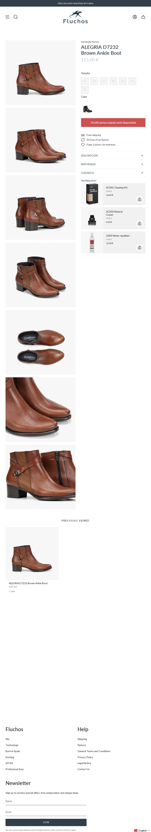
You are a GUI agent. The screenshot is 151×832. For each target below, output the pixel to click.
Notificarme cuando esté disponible (113, 122)
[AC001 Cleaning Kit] (92, 194)
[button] (142, 830)
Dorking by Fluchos (90, 41)
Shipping (82, 739)
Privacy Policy (85, 757)
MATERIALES (88, 164)
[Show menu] (7, 17)
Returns (82, 745)
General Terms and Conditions (94, 751)
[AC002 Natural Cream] (92, 218)
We (7, 739)
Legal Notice (84, 763)
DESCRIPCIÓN (89, 155)
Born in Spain (13, 751)
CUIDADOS (87, 172)
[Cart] (143, 17)
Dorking (10, 757)
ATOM (9, 763)
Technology (12, 745)
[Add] (140, 199)
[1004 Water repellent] (92, 242)
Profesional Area (15, 769)
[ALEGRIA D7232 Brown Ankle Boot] (32, 553)
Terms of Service (65, 830)
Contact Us (84, 769)
